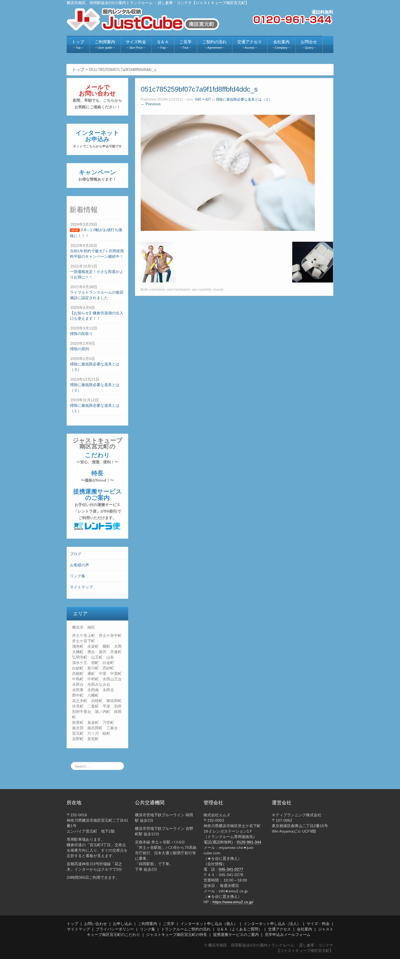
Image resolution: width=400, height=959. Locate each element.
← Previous (151, 104)
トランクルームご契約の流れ (186, 929)
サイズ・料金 (318, 923)
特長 (97, 476)
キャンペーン (97, 175)
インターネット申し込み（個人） (209, 923)
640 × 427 (203, 99)
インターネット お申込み (97, 138)
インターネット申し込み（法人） (272, 923)
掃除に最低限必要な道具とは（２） (244, 99)
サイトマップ (81, 587)
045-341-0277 (231, 869)
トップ (72, 923)
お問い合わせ (95, 923)
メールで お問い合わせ (97, 96)
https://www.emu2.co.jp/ (233, 902)
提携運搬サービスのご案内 (97, 504)
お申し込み (122, 923)
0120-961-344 (249, 842)
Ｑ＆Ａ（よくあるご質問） (239, 929)
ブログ (75, 554)
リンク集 (77, 576)
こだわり (97, 458)
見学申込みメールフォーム (287, 934)
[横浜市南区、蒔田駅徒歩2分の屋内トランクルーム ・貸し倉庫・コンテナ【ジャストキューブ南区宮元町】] (143, 19)
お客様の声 (79, 565)
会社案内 (304, 929)
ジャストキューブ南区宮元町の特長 (176, 934)
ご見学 (168, 923)
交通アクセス (279, 929)
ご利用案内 (147, 923)
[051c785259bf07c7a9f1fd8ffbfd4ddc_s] (228, 172)
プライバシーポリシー (115, 929)
